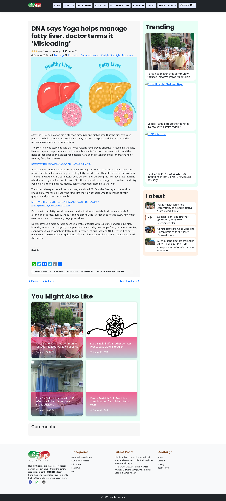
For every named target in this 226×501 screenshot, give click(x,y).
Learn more (61, 478)
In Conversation (119, 5)
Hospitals (100, 5)
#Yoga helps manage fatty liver (111, 271)
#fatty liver (59, 271)
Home (57, 5)
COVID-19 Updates (80, 460)
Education (73, 55)
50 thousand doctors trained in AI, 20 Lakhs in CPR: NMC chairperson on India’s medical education (175, 245)
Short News (84, 5)
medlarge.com (117, 497)
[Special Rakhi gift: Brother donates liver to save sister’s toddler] (151, 217)
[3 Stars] (37, 51)
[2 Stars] (34, 51)
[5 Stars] (41, 51)
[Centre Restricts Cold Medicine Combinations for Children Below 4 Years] (151, 229)
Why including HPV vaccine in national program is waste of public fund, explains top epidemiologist (134, 460)
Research (138, 5)
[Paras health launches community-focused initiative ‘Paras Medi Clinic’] (151, 205)
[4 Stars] (39, 51)
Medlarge (59, 55)
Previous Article (42, 281)
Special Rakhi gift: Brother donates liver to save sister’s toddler (111, 345)
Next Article (129, 281)
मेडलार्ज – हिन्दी (187, 5)
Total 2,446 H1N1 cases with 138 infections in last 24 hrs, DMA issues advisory (55, 401)
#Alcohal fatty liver (43, 271)
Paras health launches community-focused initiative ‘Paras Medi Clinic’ (57, 345)
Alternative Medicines (81, 457)
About (151, 5)
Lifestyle (69, 5)
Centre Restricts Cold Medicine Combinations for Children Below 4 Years (111, 401)
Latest (95, 55)
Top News (127, 55)
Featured (86, 55)
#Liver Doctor (73, 271)
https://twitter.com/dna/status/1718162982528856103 (61, 163)
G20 (73, 471)
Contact (161, 460)
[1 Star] (32, 51)
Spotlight (115, 55)
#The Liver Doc (87, 271)
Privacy (161, 464)
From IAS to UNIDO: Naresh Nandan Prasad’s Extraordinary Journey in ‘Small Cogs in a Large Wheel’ (133, 469)
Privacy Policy (167, 5)
